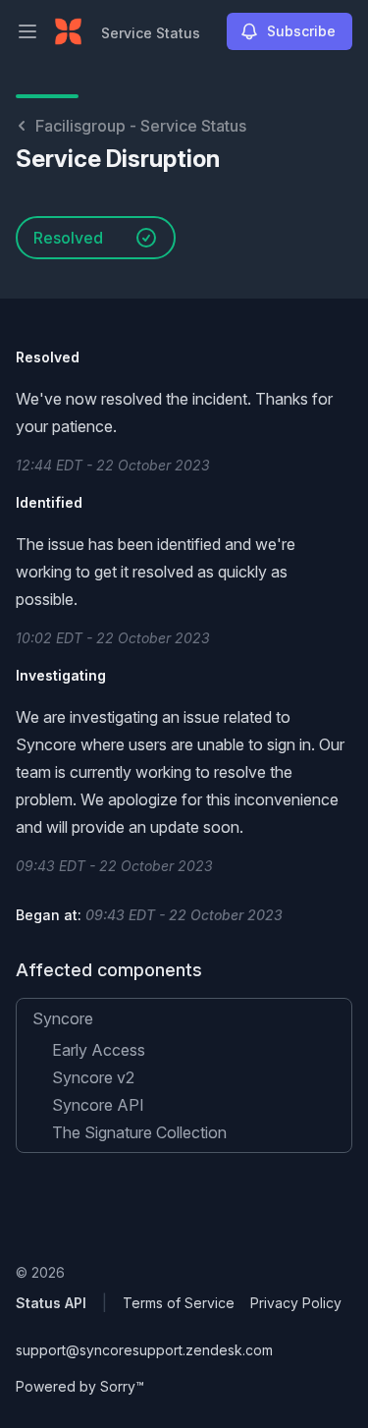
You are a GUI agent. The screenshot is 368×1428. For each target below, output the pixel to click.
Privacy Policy (296, 1302)
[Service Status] (68, 31)
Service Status (150, 33)
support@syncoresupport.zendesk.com (144, 1350)
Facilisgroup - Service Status (140, 126)
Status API (51, 1302)
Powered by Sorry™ (80, 1386)
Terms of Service (179, 1302)
